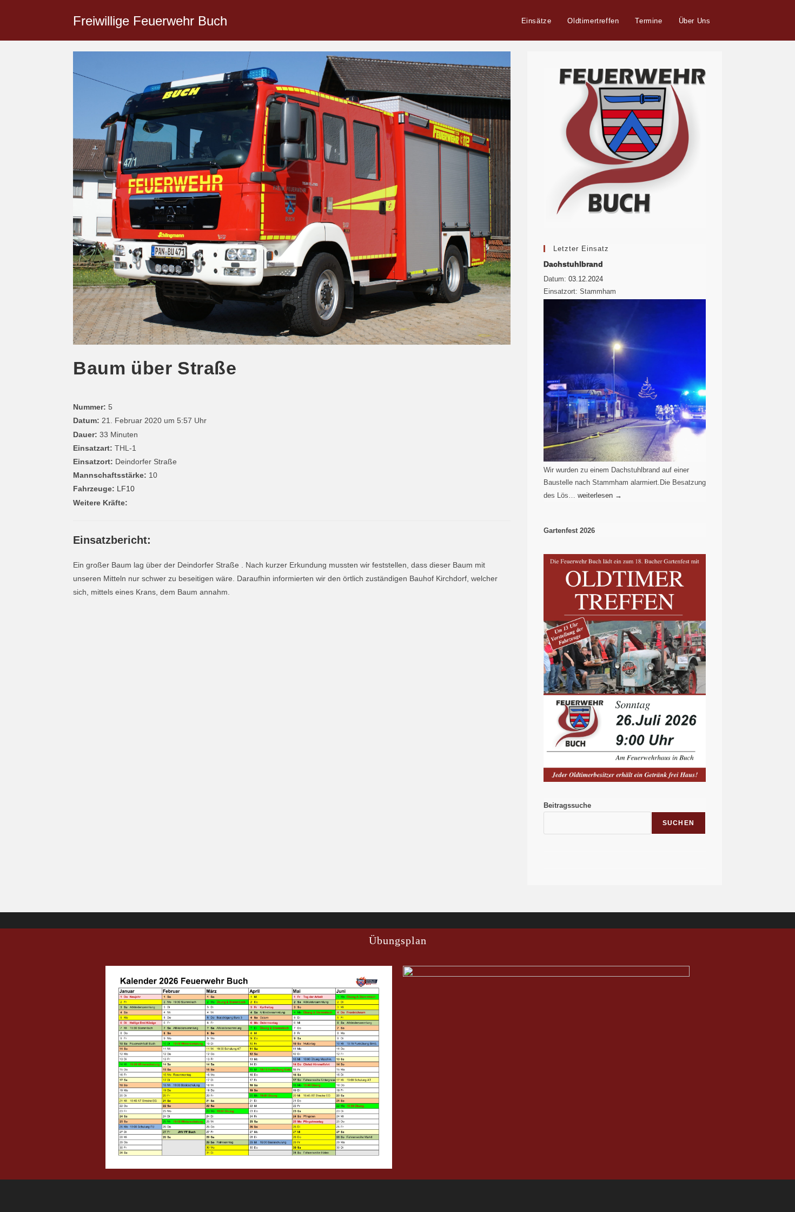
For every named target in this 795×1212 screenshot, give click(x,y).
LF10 (126, 488)
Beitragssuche (567, 805)
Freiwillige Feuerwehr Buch (150, 21)
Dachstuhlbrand (573, 264)
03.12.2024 (585, 279)
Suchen (678, 823)
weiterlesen (600, 495)
